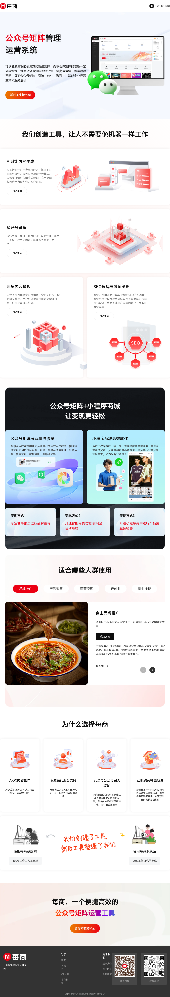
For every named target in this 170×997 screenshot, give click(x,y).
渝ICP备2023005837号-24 (93, 993)
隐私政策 (107, 974)
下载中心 (64, 967)
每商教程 (64, 981)
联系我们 (107, 963)
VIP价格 (65, 974)
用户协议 (107, 969)
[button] (152, 670)
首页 (63, 960)
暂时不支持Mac (20, 95)
